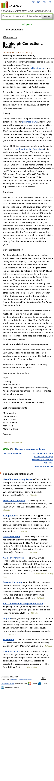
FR (49, 2)
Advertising (27, 679)
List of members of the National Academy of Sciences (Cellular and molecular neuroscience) (42, 459)
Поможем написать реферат (30, 449)
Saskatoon (8, 639)
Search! (47, 16)
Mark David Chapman (14, 500)
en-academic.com (11, 4)
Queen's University (12, 582)
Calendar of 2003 (11, 651)
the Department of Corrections (29, 149)
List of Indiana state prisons (17, 479)
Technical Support (16, 679)
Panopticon (9, 515)
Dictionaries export (7, 683)
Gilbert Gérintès (15, 453)
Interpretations (14, 29)
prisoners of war (29, 122)
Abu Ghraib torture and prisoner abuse (23, 603)
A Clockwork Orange (13, 558)
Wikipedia (27, 24)
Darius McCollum (11, 536)
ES (44, 2)
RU (33, 2)
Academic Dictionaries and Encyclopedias (26, 11)
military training (37, 68)
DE (38, 2)
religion (7, 618)
